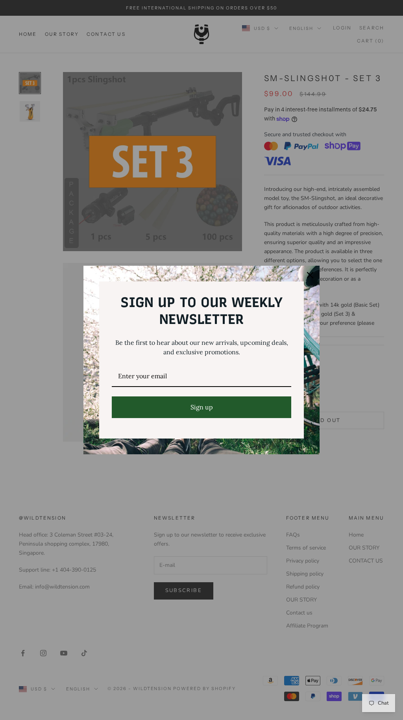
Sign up (201, 407)
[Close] (310, 275)
